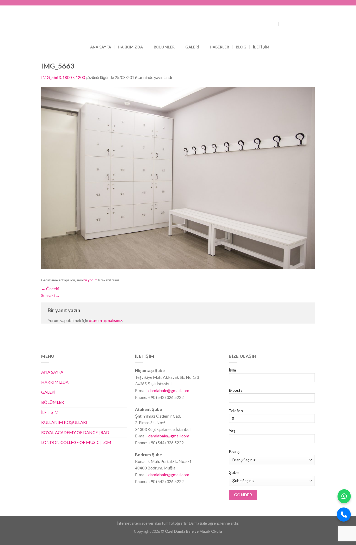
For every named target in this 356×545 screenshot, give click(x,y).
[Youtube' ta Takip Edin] (312, 3)
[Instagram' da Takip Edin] (297, 3)
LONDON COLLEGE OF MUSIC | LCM (76, 442)
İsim (232, 370)
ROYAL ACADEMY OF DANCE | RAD (75, 432)
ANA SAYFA (100, 47)
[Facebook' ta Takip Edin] (292, 3)
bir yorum (90, 280)
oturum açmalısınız (105, 320)
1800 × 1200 (73, 77)
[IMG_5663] (178, 177)
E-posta (236, 390)
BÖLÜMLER (164, 47)
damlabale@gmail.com (168, 390)
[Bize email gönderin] (307, 3)
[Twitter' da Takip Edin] (302, 3)
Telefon (236, 410)
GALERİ (192, 47)
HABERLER (219, 47)
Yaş (232, 431)
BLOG (241, 47)
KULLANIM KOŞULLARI (64, 422)
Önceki (50, 288)
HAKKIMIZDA (130, 47)
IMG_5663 (51, 77)
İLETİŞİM (261, 47)
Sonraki (50, 295)
